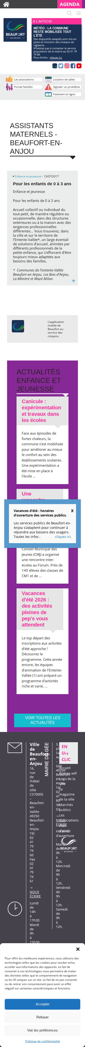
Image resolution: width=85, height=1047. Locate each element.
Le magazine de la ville (67, 794)
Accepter (43, 1004)
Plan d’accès (65, 828)
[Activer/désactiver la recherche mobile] (69, 13)
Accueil (65, 768)
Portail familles (23, 87)
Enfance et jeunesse (28, 176)
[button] (78, 949)
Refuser (42, 1017)
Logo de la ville (67, 781)
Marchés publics (66, 807)
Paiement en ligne (64, 94)
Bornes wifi (68, 773)
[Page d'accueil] (6, 4)
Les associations (24, 79)
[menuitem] (71, 4)
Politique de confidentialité (42, 1041)
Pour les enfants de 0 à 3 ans (42, 183)
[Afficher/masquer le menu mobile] (78, 13)
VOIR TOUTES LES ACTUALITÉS (42, 720)
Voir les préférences (42, 1030)
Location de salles (64, 79)
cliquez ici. (56, 57)
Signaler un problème (66, 87)
